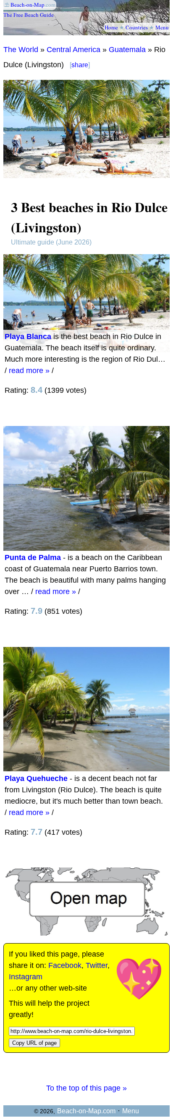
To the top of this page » (86, 1088)
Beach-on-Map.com (86, 1111)
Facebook (64, 965)
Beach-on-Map (27, 4)
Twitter (96, 965)
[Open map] (86, 933)
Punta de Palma (33, 557)
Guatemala (127, 49)
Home (111, 27)
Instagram (25, 977)
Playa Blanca (28, 336)
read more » (29, 370)
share (79, 64)
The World (20, 49)
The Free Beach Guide (28, 14)
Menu (162, 27)
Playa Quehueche (36, 778)
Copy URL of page (34, 1043)
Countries (137, 27)
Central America (73, 49)
